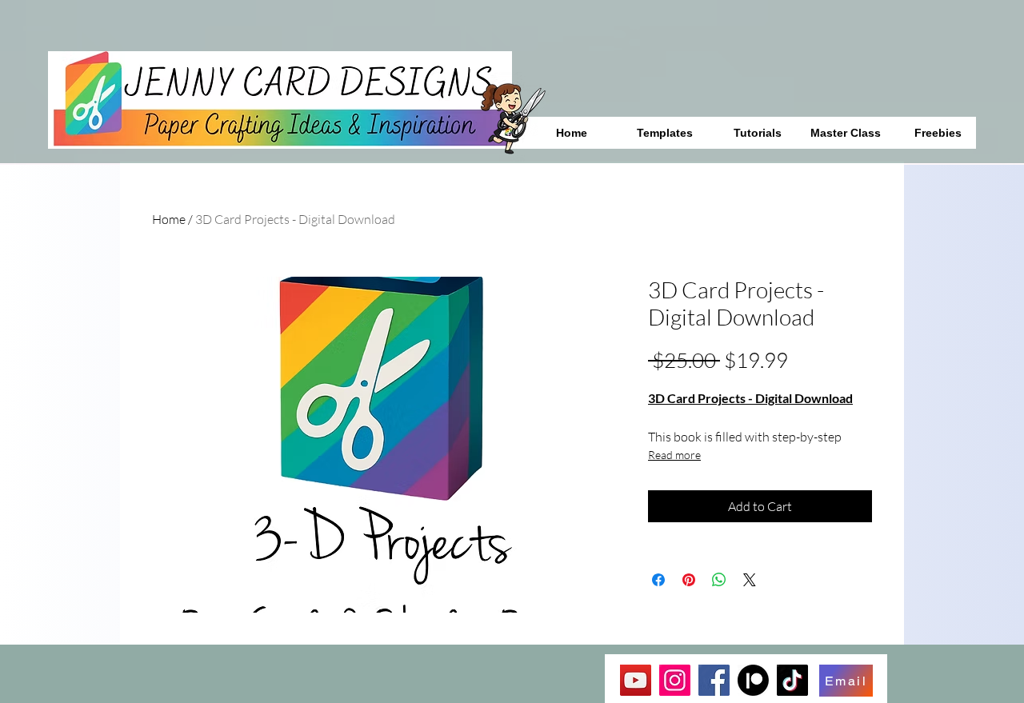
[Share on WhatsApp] (719, 579)
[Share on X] (749, 579)
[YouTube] (635, 680)
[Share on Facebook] (658, 579)
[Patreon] (753, 680)
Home (169, 219)
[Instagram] (674, 680)
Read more (674, 454)
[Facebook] (714, 680)
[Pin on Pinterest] (688, 579)
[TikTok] (792, 680)
